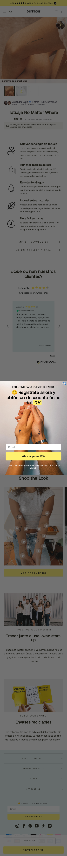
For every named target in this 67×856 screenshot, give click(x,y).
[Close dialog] (64, 383)
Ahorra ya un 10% (33, 456)
